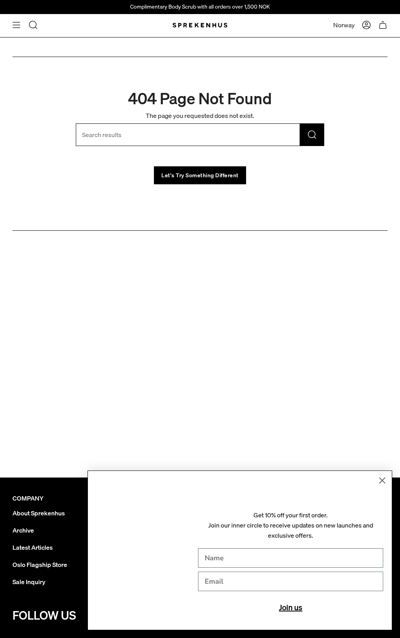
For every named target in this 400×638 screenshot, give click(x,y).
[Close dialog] (382, 480)
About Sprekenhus (38, 513)
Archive (23, 530)
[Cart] (383, 25)
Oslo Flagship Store (39, 565)
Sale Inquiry (28, 582)
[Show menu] (16, 25)
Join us (290, 607)
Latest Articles (32, 547)
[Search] (312, 134)
